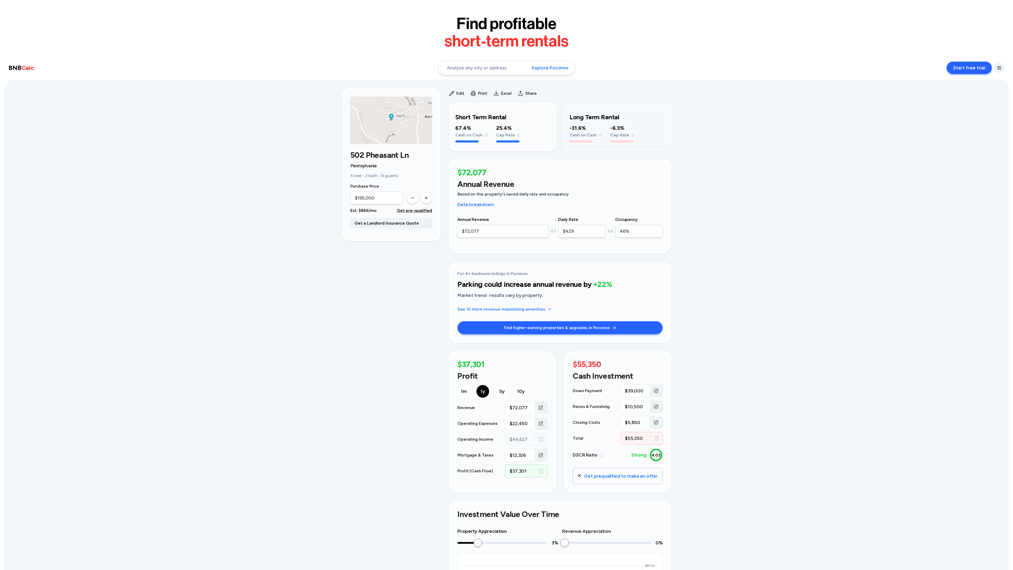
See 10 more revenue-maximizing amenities (501, 309)
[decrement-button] (412, 198)
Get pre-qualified (414, 210)
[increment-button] (426, 198)
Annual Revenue (473, 219)
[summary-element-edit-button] (541, 407)
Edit (460, 93)
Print (482, 93)
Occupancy (626, 219)
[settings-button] (999, 68)
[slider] (478, 543)
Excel (506, 93)
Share (531, 93)
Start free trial (969, 68)
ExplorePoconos (550, 68)
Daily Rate (568, 219)
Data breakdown (475, 204)
